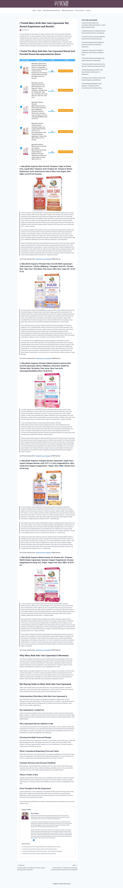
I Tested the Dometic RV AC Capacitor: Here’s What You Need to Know (39, 849)
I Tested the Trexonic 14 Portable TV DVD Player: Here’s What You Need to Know (93, 53)
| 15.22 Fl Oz (47, 371)
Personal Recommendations (51, 10)
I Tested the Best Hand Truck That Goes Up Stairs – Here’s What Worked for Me (42, 851)
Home (34, 10)
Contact (88, 10)
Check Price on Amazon (65, 71)
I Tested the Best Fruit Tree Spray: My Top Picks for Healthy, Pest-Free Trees (41, 846)
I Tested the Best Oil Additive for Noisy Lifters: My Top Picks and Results (31, 867)
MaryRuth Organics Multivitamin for (37, 557)
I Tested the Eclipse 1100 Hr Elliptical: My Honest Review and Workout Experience (93, 45)
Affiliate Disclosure (68, 10)
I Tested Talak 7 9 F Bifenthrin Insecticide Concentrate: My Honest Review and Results (64, 867)
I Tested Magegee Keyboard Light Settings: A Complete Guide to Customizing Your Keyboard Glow (92, 86)
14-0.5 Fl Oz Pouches (33, 174)
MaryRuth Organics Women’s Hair (36, 264)
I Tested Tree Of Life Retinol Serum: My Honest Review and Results (39, 853)
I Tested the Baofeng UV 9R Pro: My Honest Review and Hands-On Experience (92, 72)
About (39, 10)
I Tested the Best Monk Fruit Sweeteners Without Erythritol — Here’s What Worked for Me (94, 25)
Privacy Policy (79, 10)
